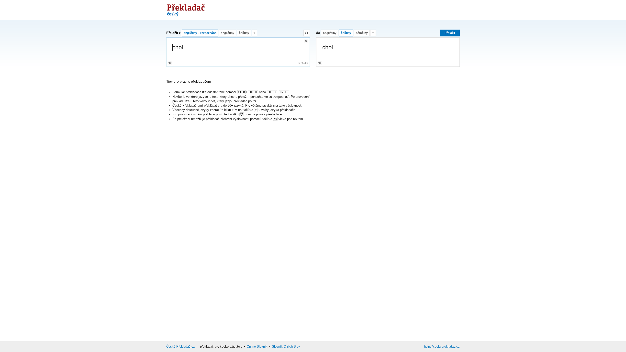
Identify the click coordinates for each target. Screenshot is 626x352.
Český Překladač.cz (180, 346)
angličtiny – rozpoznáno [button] (200, 32)
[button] (254, 33)
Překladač (186, 9)
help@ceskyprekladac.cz (442, 346)
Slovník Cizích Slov (286, 346)
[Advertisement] (371, 9)
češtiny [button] (244, 32)
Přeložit (450, 32)
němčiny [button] (362, 32)
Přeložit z (173, 33)
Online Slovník (257, 346)
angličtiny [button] (227, 32)
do (318, 33)
